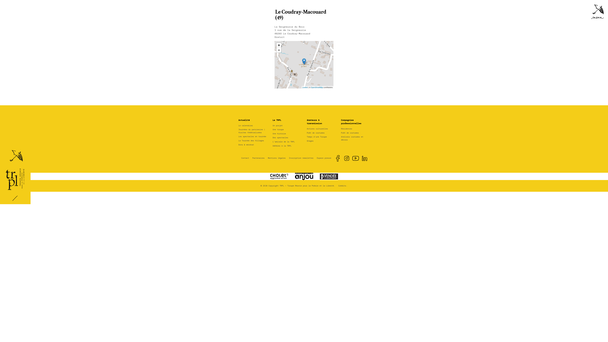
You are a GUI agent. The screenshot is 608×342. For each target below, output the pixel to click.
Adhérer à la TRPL (282, 146)
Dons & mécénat (246, 145)
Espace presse (324, 158)
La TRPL (277, 120)
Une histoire (279, 134)
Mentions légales (277, 158)
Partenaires (258, 158)
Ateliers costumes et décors (352, 138)
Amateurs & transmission (314, 122)
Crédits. (342, 186)
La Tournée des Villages (251, 140)
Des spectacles (280, 137)
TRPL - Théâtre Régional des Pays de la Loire (16, 169)
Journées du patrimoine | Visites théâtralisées (251, 131)
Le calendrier (245, 125)
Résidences (346, 129)
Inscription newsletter (301, 158)
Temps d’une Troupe (317, 137)
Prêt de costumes (316, 133)
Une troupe (278, 129)
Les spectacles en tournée (252, 136)
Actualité (244, 120)
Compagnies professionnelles (351, 122)
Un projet (278, 125)
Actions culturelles (317, 129)
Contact (245, 158)
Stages (310, 141)
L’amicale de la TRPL (284, 142)
